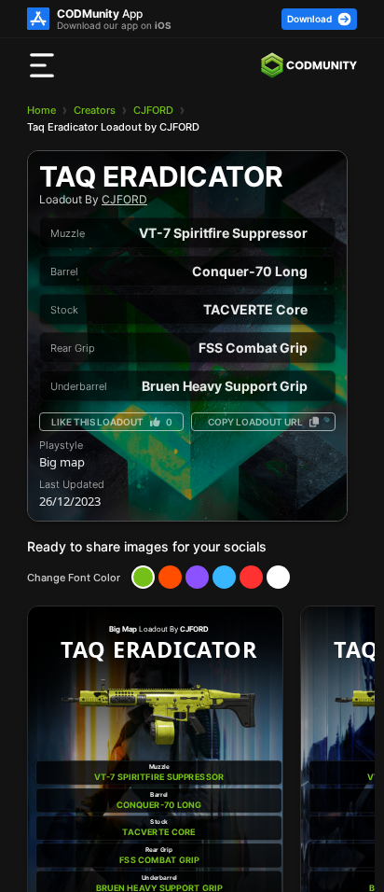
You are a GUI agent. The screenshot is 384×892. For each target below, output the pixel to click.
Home (41, 110)
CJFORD (153, 110)
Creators (95, 110)
